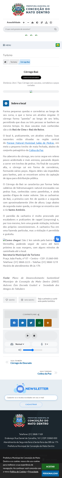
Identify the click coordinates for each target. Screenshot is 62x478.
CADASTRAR (31, 404)
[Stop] (34, 336)
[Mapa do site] (46, 23)
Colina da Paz (36, 150)
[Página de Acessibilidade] (51, 23)
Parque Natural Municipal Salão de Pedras (30, 143)
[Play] (28, 336)
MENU (8, 45)
